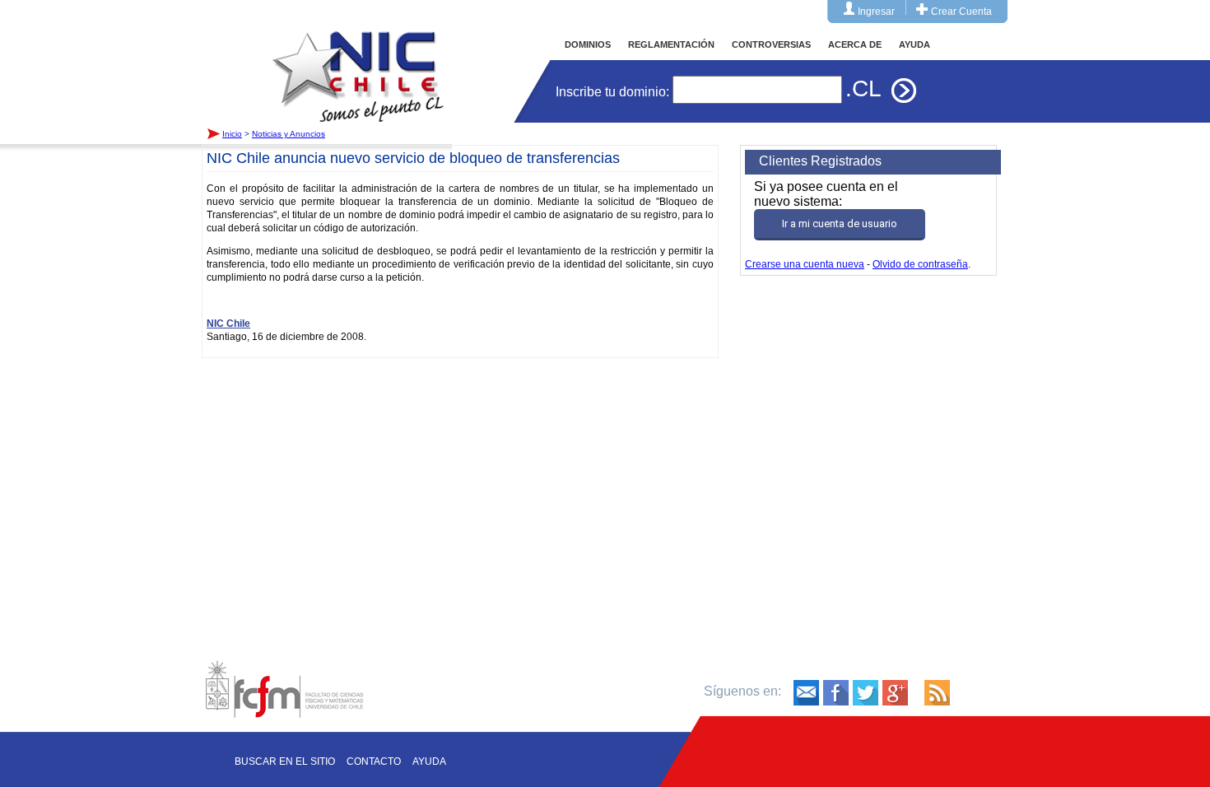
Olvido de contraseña (920, 264)
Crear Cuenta (961, 11)
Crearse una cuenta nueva (804, 264)
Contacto (374, 761)
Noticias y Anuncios (288, 133)
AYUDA (914, 44)
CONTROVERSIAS (771, 44)
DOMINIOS (588, 44)
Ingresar (876, 11)
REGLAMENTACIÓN (671, 44)
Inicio (358, 61)
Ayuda (429, 761)
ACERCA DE (855, 44)
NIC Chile (228, 323)
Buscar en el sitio (285, 761)
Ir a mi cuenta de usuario (839, 223)
